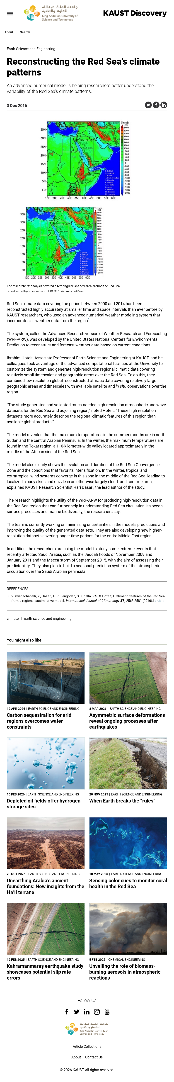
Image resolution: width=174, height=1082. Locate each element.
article (159, 601)
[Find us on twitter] (77, 1013)
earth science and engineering (48, 618)
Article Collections (87, 1046)
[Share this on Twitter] (148, 105)
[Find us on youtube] (107, 1013)
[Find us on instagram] (97, 1013)
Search (25, 32)
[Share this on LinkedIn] (163, 105)
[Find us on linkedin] (86, 1013)
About (9, 32)
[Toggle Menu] (10, 13)
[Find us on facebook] (67, 1013)
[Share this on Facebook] (156, 105)
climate (13, 618)
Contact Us (94, 1057)
